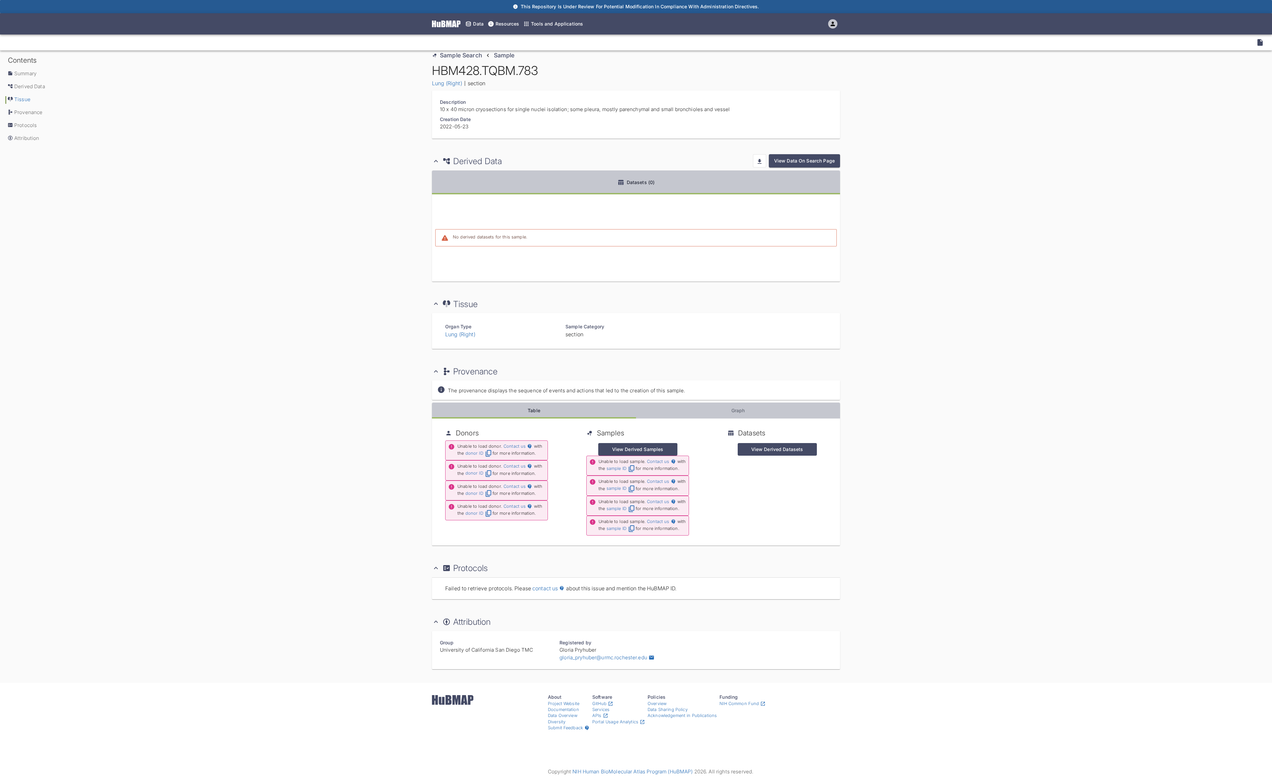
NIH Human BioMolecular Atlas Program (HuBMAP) (632, 771)
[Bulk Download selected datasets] (759, 160)
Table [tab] (534, 410)
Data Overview (562, 715)
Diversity (556, 721)
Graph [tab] (738, 410)
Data (478, 24)
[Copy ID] (68, 42)
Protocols (25, 125)
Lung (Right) (447, 83)
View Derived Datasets (777, 449)
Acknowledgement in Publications (682, 715)
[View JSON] (1260, 42)
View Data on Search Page (804, 160)
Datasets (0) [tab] (641, 182)
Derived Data (29, 86)
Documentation (563, 709)
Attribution (26, 138)
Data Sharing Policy (668, 709)
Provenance (28, 112)
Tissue (22, 99)
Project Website (563, 703)
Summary (25, 73)
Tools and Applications (557, 24)
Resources (507, 24)
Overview (657, 703)
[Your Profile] (832, 24)
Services (601, 709)
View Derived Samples (637, 449)
